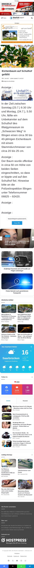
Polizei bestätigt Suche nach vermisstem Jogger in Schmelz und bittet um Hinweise (22, 443)
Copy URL (17, 223)
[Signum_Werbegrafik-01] (17, 33)
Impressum (16, 556)
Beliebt (8, 400)
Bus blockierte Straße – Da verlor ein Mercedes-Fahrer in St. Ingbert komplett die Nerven (22, 434)
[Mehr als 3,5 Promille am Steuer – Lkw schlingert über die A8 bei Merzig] (25, 328)
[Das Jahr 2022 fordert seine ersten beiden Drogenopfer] (8, 483)
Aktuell (7, 236)
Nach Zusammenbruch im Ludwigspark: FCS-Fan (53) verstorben (21, 416)
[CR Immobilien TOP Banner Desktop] (17, 8)
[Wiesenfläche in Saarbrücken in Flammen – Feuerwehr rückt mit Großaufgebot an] (8, 308)
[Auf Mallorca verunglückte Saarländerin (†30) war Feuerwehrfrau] (8, 463)
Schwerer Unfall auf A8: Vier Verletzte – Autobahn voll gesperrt (8, 336)
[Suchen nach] (32, 19)
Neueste (25, 400)
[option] (17, 238)
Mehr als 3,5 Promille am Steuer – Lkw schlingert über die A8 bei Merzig (25, 336)
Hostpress (17, 553)
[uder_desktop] (17, 99)
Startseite (9, 556)
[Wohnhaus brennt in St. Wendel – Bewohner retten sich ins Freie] (6, 409)
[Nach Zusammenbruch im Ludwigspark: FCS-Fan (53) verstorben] (6, 416)
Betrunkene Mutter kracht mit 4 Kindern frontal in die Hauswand (25, 492)
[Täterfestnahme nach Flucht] (25, 464)
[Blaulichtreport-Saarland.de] (17, 18)
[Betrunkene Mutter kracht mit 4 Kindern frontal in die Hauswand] (25, 484)
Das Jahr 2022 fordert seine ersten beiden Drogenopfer (7, 490)
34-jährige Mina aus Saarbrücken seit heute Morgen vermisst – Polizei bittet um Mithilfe (17, 242)
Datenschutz (23, 556)
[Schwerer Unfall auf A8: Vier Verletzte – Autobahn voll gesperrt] (8, 328)
